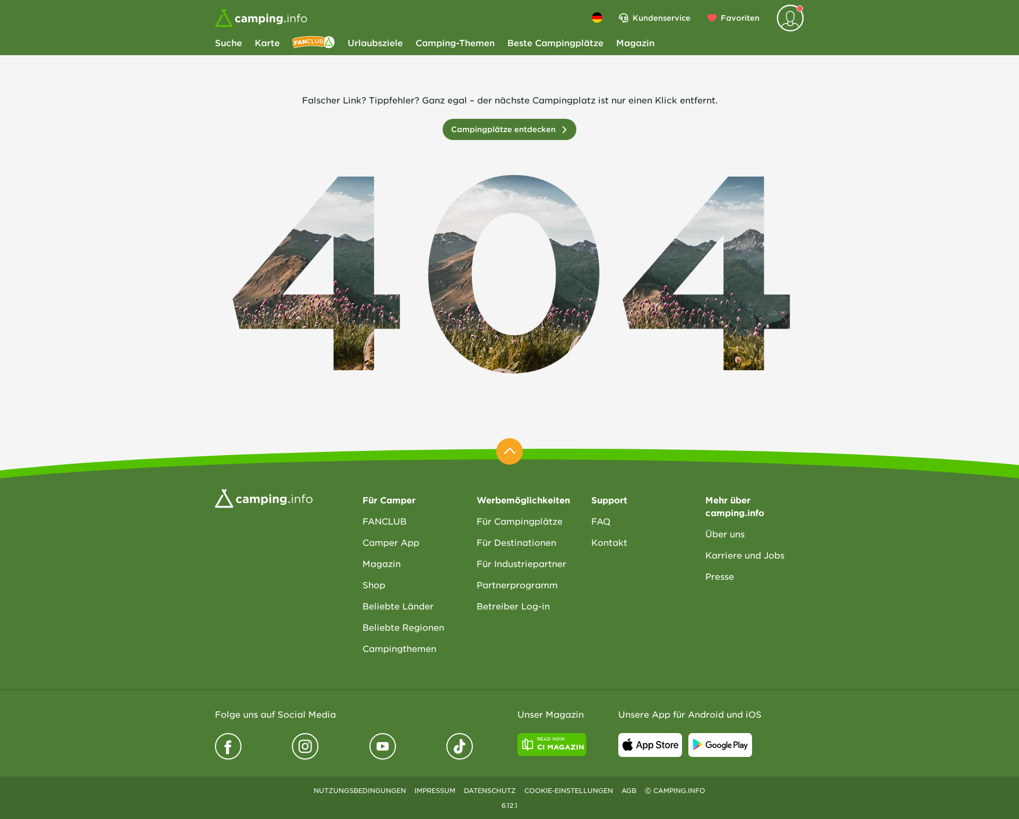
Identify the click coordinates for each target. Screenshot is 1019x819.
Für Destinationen (516, 542)
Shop (373, 584)
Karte (267, 42)
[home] (264, 497)
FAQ (600, 521)
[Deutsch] (597, 17)
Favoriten (740, 17)
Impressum (434, 790)
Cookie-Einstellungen (568, 790)
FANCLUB (384, 521)
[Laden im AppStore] (650, 744)
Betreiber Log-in (513, 605)
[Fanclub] (313, 42)
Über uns (725, 533)
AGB (628, 790)
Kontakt (609, 542)
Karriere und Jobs (744, 555)
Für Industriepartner (521, 563)
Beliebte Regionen (403, 627)
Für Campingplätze (520, 521)
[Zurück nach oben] (509, 451)
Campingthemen (399, 648)
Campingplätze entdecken (503, 129)
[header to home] (261, 18)
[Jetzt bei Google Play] (720, 744)
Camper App (390, 542)
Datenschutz (490, 790)
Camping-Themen (455, 42)
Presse (719, 576)
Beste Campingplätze (555, 42)
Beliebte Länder (398, 605)
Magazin (635, 42)
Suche (228, 42)
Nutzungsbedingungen (360, 790)
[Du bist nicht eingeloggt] (790, 18)
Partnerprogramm (517, 584)
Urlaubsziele (375, 42)
